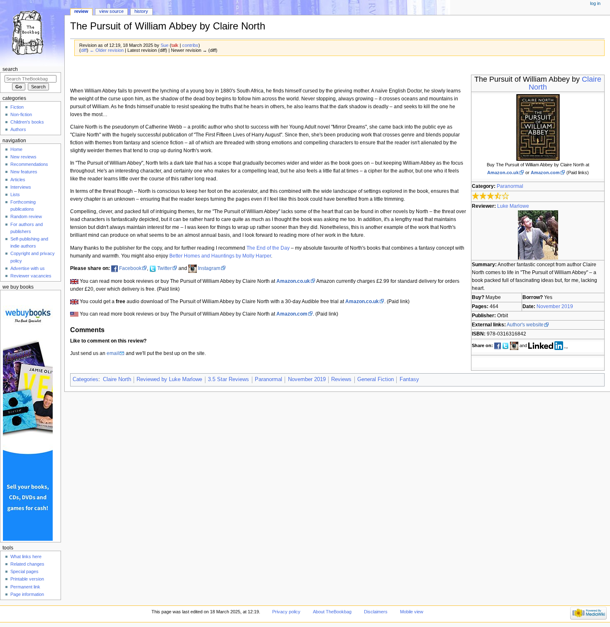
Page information (27, 594)
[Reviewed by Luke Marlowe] (538, 235)
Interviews (20, 187)
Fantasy (409, 379)
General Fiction (375, 379)
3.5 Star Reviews (228, 379)
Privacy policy (286, 611)
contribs (190, 45)
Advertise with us (27, 268)
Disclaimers (376, 611)
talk (174, 45)
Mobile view (411, 611)
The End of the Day (268, 248)
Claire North (117, 379)
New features (23, 171)
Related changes (27, 563)
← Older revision (107, 50)
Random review (26, 216)
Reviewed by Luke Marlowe (169, 379)
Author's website (525, 325)
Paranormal (510, 186)
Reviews (341, 379)
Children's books (27, 121)
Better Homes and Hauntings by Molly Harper (220, 256)
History (141, 11)
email (113, 353)
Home (16, 149)
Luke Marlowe (513, 206)
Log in (595, 3)
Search (10, 69)
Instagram (209, 268)
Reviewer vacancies (30, 275)
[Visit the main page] (32, 32)
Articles (17, 179)
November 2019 (555, 306)
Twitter (164, 268)
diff (84, 50)
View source (111, 11)
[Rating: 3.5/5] (491, 196)
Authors (18, 129)
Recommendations (29, 164)
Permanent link (25, 586)
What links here (25, 556)
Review (81, 11)
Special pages (24, 571)
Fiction (17, 106)
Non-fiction (21, 114)
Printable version (27, 578)
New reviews (23, 156)
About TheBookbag (332, 611)
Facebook (130, 268)
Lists (15, 194)
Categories (85, 379)
